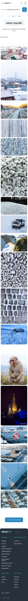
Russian (16, 582)
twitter (3, 577)
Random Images (6, 565)
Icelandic (16, 577)
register (4, 546)
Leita (24, 9)
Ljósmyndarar (18, 543)
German (16, 587)
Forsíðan (4, 541)
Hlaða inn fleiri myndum (14, 520)
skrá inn (4, 543)
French (16, 584)
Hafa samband (6, 554)
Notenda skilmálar (7, 548)
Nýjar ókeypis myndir (5, 559)
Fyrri (2, 16)
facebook (4, 579)
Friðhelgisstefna (6, 551)
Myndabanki (5, 568)
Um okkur (4, 556)
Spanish (16, 579)
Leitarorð (16, 541)
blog (3, 582)
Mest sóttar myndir (7, 563)
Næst (26, 16)
